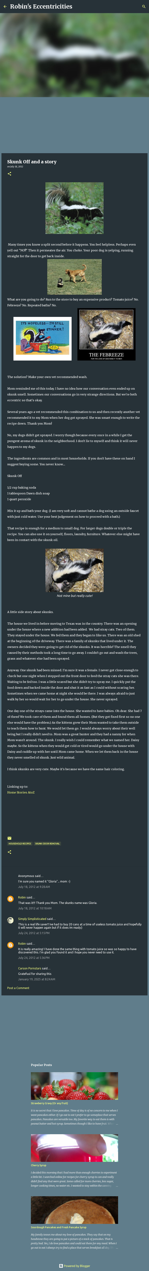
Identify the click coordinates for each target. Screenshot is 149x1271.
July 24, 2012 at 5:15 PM (34, 933)
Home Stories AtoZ (21, 792)
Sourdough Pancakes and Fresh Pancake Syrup (58, 1227)
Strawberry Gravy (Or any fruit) (49, 1103)
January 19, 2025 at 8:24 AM (36, 979)
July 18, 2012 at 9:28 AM (34, 886)
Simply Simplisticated (32, 918)
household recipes (20, 843)
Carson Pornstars (29, 968)
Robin (22, 897)
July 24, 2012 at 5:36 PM (34, 957)
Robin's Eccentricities (41, 6)
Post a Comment (18, 988)
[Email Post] (9, 839)
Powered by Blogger (76, 1266)
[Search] (77, 6)
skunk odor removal (47, 843)
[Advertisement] (74, 124)
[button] (9, 174)
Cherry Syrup (38, 1165)
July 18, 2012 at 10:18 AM (35, 908)
